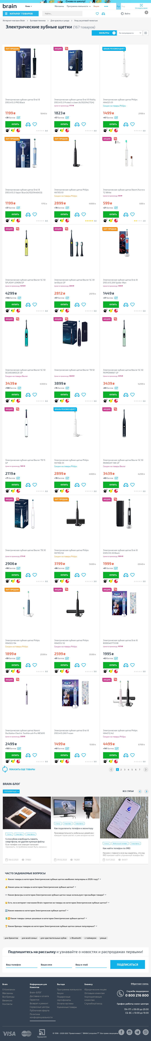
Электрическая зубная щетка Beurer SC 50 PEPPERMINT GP (123, 371)
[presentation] (140, 791)
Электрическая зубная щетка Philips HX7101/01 (71, 191)
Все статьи (128, 791)
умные (103, 938)
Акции (60, 993)
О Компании (8, 989)
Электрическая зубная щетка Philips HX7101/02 (71, 551)
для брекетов (11, 938)
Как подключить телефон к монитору (73, 828)
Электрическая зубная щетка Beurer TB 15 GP (25, 461)
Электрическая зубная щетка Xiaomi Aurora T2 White (124, 191)
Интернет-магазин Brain (14, 21)
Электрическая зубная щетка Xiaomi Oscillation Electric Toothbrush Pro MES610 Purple (25, 732)
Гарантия (34, 999)
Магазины (59, 6)
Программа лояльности (77, 6)
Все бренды (8, 996)
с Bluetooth (75, 938)
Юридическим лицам (95, 989)
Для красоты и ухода (60, 21)
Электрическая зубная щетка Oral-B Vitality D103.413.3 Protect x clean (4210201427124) (75, 101)
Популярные (10, 791)
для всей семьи (29, 938)
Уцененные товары (67, 1007)
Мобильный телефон (120, 843)
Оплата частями (65, 1003)
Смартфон (19, 834)
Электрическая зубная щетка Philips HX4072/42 (120, 731)
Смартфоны (31, 834)
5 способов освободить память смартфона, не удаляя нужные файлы (25, 840)
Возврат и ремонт (39, 1003)
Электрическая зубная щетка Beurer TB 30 (25, 550)
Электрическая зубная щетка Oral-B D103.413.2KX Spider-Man (120, 281)
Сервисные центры (40, 1007)
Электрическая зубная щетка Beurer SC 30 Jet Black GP (74, 281)
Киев (27, 6)
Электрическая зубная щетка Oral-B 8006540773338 (120, 641)
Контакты (7, 1004)
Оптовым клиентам (94, 993)
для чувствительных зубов (53, 938)
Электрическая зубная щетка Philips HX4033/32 (71, 641)
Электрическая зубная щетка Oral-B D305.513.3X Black (120, 551)
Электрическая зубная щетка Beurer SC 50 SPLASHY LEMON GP (25, 281)
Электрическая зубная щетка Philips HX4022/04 (22, 641)
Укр (123, 6)
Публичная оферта (39, 1010)
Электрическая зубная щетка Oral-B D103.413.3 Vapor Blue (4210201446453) (23, 191)
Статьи (9, 834)
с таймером (90, 938)
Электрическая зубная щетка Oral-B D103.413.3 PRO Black (22, 101)
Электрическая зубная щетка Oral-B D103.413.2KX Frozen (71, 731)
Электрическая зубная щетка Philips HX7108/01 (71, 461)
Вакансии (7, 1000)
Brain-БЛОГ (36, 992)
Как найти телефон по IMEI (116, 848)
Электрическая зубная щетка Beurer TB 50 (74, 370)
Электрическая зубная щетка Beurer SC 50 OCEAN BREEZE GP (25, 371)
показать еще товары (22, 769)
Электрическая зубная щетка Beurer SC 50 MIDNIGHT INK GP (123, 461)
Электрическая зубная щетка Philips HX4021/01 (120, 101)
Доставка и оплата (39, 996)
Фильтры (106, 33)
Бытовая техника (37, 21)
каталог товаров (21, 13)
